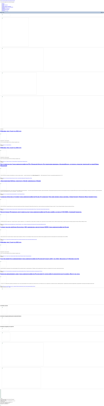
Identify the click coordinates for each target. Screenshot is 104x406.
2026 (3, 161)
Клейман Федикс (25, 161)
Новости (3, 3)
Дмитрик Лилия (8, 239)
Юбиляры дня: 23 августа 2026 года (10, 131)
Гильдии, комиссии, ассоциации (6, 6)
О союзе (3, 4)
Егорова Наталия (19, 161)
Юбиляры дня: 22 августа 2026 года (10, 147)
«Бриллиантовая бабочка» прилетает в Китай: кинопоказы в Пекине (20, 181)
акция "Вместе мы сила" (9, 286)
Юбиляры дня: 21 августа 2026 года (10, 242)
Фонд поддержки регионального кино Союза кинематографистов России (26, 239)
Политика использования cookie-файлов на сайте (7, 404)
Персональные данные (5, 10)
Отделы (3, 5)
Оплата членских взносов (5, 9)
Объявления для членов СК (6, 8)
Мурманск (25, 224)
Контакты (3, 7)
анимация (14, 286)
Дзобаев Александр (9, 161)
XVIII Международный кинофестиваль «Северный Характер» (13, 224)
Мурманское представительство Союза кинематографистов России (36, 224)
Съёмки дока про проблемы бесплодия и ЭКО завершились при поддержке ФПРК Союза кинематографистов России (34, 227)
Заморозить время (13, 239)
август (5, 161)
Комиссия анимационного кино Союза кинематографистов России (25, 286)
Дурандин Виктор (14, 161)
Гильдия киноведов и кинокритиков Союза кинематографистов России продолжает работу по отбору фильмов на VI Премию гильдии (39, 258)
